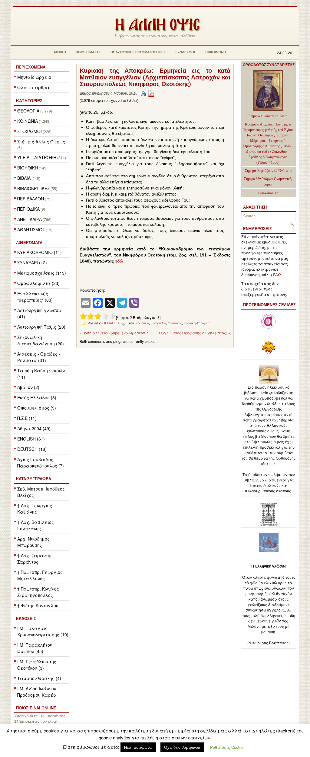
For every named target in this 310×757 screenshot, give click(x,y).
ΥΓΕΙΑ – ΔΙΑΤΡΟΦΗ (36, 157)
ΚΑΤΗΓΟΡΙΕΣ (29, 100)
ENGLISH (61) (31, 439)
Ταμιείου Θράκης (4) (39, 678)
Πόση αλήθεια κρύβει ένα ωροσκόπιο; (116, 332)
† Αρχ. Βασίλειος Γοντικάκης (35, 525)
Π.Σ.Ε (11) (27, 418)
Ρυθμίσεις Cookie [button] (226, 747)
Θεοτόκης (175, 323)
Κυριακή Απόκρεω (197, 323)
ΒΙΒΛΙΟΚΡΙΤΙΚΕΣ (33, 188)
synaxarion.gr (268, 193)
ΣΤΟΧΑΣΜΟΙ (29, 131)
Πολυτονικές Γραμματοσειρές (138, 52)
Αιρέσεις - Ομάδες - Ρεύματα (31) (38, 357)
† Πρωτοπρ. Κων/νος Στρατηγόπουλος (38, 592)
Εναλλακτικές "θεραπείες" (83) (35, 296)
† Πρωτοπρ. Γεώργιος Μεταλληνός (40, 575)
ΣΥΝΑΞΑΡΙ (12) (32, 263)
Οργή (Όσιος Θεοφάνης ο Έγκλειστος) (193, 332)
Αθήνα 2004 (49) (34, 428)
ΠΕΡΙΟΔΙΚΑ (28, 209)
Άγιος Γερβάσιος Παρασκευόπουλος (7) (40, 462)
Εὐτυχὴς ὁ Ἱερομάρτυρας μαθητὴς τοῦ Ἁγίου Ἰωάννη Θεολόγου (268, 129)
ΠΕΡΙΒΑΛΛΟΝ (30, 199)
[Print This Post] (143, 93)
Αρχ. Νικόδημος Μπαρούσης (33, 542)
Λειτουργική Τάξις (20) (41, 327)
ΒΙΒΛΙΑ (24, 178)
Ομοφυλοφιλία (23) (38, 283)
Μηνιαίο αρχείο (34, 77)
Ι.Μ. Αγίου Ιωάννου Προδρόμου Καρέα (37, 691)
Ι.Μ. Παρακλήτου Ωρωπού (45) (34, 648)
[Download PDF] (151, 93)
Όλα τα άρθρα (33, 87)
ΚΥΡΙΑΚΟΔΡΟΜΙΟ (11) (39, 252)
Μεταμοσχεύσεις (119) (41, 273)
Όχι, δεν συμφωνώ (182, 747)
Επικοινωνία (216, 52)
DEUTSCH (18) (32, 449)
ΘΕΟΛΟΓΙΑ (28, 111)
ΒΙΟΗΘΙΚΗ (27, 168)
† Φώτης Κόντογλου (37, 605)
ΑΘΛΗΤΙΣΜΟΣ (31, 229)
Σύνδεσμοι (185, 52)
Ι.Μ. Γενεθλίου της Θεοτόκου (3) (36, 664)
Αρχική (60, 52)
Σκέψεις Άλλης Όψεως (41, 142)
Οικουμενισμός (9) (36, 408)
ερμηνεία (142, 323)
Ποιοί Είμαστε (88, 52)
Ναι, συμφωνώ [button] (138, 747)
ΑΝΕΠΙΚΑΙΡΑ (29, 219)
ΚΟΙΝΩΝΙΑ (27, 121)
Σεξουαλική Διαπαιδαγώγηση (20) (40, 340)
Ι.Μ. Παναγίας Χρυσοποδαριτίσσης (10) (42, 631)
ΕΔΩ (277, 275)
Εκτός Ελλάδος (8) (36, 397)
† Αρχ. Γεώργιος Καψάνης (34, 508)
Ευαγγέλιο (158, 323)
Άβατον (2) (28, 387)
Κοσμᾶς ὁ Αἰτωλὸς (258, 124)
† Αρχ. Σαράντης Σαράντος (35, 558)
